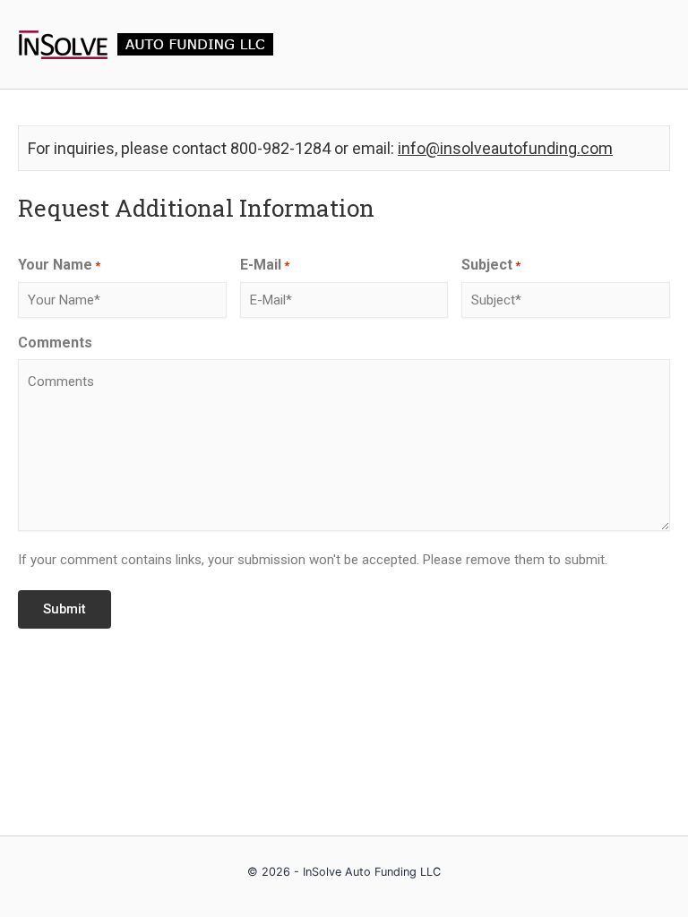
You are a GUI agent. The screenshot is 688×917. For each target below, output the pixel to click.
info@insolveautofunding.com (505, 148)
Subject (490, 264)
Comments (55, 342)
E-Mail (264, 264)
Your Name (59, 264)
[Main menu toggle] (651, 45)
